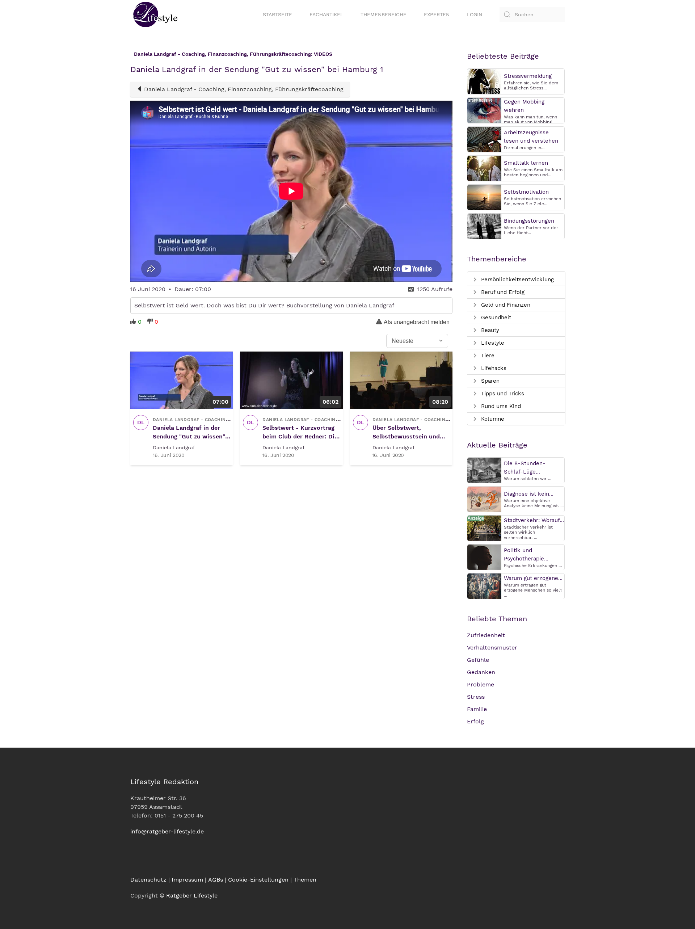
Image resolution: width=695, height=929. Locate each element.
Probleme (480, 684)
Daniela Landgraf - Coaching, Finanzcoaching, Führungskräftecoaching (244, 89)
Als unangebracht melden (417, 322)
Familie (477, 709)
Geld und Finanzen (504, 305)
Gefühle (478, 659)
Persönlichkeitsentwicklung (516, 279)
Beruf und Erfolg (502, 292)
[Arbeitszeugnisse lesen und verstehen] (484, 138)
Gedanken (481, 672)
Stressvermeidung (528, 76)
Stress (476, 696)
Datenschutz (148, 879)
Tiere (486, 355)
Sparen (489, 381)
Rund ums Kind (500, 406)
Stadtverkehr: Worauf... (534, 520)
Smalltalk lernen (526, 163)
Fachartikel (326, 14)
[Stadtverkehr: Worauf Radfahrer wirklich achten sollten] (484, 527)
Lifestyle (491, 343)
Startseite (277, 14)
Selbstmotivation (526, 192)
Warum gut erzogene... (533, 578)
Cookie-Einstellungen (258, 879)
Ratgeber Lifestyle (192, 895)
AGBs (215, 879)
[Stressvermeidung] (484, 80)
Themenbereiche (384, 14)
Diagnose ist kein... (528, 494)
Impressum (187, 879)
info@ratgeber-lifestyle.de (167, 831)
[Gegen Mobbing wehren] (484, 109)
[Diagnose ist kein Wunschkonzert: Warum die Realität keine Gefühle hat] (484, 498)
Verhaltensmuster (492, 647)
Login (474, 14)
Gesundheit (495, 317)
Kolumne (491, 419)
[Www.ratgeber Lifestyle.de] (154, 14)
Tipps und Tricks (501, 393)
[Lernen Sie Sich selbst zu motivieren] (484, 196)
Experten (437, 14)
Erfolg (475, 721)
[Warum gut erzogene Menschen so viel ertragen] (484, 585)
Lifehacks (492, 368)
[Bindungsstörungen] (484, 225)
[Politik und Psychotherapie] (484, 556)
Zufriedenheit (486, 635)
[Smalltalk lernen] (484, 167)
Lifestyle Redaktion (164, 781)
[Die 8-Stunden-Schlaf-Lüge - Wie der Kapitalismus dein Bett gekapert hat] (484, 469)
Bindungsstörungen (529, 221)
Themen (305, 879)
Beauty (489, 330)
